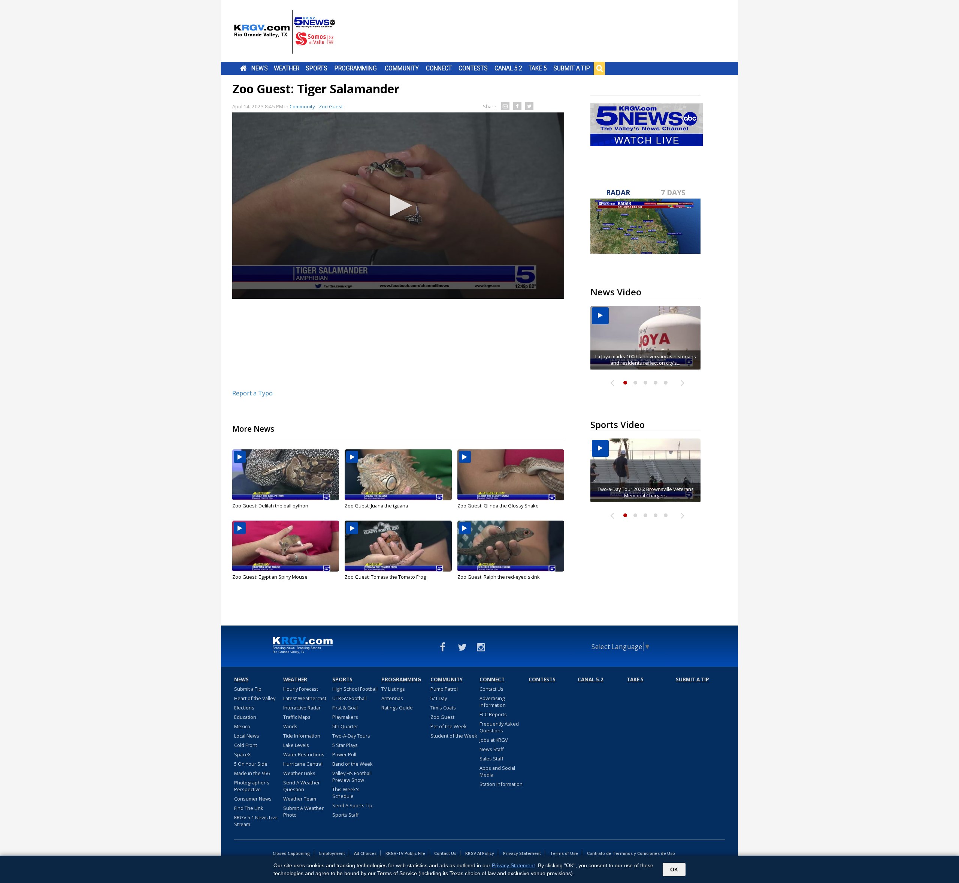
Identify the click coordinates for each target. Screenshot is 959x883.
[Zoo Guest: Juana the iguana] (398, 474)
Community (402, 68)
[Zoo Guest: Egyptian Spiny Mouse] (285, 546)
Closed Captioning (291, 853)
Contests (473, 68)
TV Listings (393, 688)
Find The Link (248, 808)
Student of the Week (453, 735)
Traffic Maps (297, 717)
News (259, 68)
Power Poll (344, 754)
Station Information (501, 784)
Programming (356, 68)
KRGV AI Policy (479, 853)
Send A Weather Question (301, 786)
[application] (398, 205)
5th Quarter (345, 726)
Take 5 (538, 68)
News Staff (492, 749)
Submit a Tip (571, 68)
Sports (316, 68)
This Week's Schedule (346, 792)
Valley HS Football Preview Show (352, 776)
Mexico (242, 726)
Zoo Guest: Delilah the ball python (270, 505)
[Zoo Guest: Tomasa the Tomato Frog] (398, 546)
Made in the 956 (252, 773)
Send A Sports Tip (352, 805)
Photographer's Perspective (251, 786)
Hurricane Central (303, 763)
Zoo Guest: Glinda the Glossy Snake (498, 505)
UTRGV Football (349, 698)
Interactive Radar (302, 707)
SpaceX (242, 754)
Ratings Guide (397, 707)
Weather (286, 68)
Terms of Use (564, 853)
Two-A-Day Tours (351, 735)
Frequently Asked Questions (499, 727)
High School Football (355, 688)
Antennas (392, 698)
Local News (246, 735)
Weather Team (299, 798)
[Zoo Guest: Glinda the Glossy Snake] (510, 474)
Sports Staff (345, 814)
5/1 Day (438, 698)
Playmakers (345, 717)
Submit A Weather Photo (303, 811)
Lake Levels (296, 745)
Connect (439, 68)
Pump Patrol (444, 688)
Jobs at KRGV (494, 739)
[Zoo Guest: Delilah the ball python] (285, 474)
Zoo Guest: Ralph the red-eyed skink (498, 576)
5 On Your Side (250, 763)
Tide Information (301, 735)
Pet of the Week (448, 726)
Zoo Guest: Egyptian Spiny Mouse (270, 576)
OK (674, 870)
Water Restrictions (303, 754)
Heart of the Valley (254, 698)
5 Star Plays (345, 745)
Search (599, 68)
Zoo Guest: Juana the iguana (376, 505)
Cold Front (245, 745)
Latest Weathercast (304, 698)
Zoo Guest (442, 717)
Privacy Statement (522, 853)
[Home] (285, 31)
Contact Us (491, 688)
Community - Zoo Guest (316, 106)
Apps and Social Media (497, 771)
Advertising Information (493, 701)
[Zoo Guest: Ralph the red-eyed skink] (510, 546)
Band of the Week (352, 763)
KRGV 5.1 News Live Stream (256, 821)
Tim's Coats (443, 707)
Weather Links (299, 773)
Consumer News (253, 798)
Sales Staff (491, 758)
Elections (244, 707)
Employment (332, 853)
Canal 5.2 (508, 68)
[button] (398, 205)
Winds (290, 726)
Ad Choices (365, 853)
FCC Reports (493, 714)
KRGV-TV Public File (405, 853)
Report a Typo (252, 393)
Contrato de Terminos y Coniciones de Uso (631, 853)
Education (245, 717)
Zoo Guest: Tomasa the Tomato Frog (385, 576)
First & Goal (345, 707)
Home (243, 68)
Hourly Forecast (300, 688)
